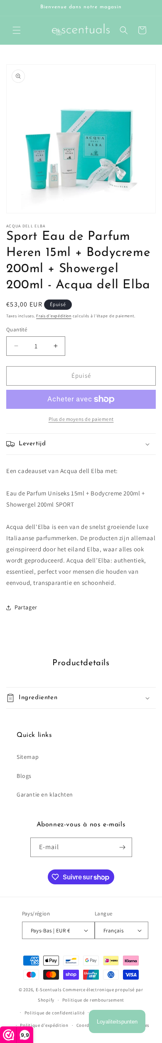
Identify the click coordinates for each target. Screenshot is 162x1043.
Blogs (24, 776)
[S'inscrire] (122, 847)
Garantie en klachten (45, 794)
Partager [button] (26, 607)
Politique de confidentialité (55, 1013)
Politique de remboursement (93, 1000)
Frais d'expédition (53, 316)
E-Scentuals (49, 989)
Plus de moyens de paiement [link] (81, 419)
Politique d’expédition (44, 1025)
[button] (16, 30)
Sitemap (28, 757)
